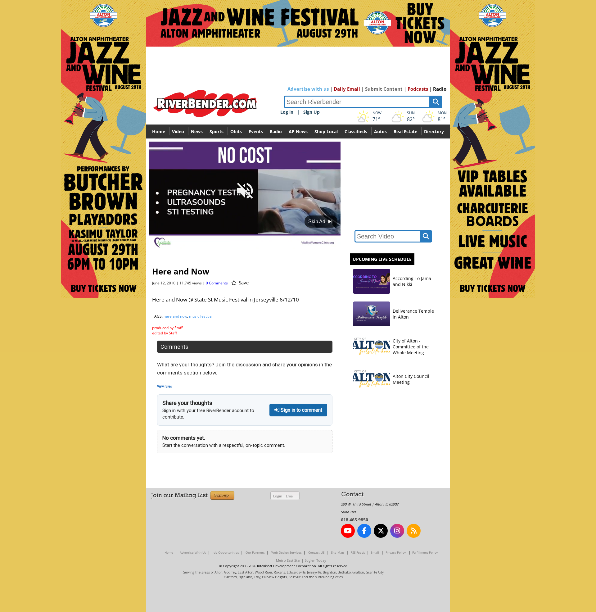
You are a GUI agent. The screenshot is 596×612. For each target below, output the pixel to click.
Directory (434, 131)
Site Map (337, 552)
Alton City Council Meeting (411, 379)
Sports (217, 131)
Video (178, 131)
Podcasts (418, 89)
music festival (201, 316)
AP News (298, 131)
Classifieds (356, 131)
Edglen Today (315, 560)
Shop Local (326, 131)
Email (290, 496)
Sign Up (311, 112)
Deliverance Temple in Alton (413, 314)
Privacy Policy (396, 552)
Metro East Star (288, 560)
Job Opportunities (226, 552)
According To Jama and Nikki (412, 281)
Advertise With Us (193, 552)
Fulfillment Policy (425, 552)
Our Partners (255, 552)
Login (277, 496)
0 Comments (217, 283)
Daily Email (347, 89)
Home (158, 131)
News (197, 131)
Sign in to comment (300, 410)
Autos (380, 131)
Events (256, 131)
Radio (439, 89)
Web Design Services (286, 552)
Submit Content (384, 89)
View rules (164, 386)
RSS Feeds (357, 552)
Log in (286, 112)
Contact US (316, 552)
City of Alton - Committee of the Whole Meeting (411, 347)
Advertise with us (308, 89)
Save (243, 282)
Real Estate (405, 131)
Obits (236, 131)
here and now (175, 316)
